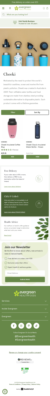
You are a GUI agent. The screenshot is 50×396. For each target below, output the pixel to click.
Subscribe (25, 279)
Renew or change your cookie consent (25, 352)
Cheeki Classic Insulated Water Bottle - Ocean (35, 146)
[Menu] (3, 8)
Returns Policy (36, 384)
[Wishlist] (44, 8)
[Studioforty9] (25, 389)
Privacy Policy (26, 384)
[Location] (9, 8)
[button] (12, 150)
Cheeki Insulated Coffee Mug (10, 146)
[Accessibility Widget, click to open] (5, 391)
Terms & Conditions (15, 384)
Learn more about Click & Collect (14, 212)
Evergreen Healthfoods (26, 382)
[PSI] (25, 373)
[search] (3, 14)
